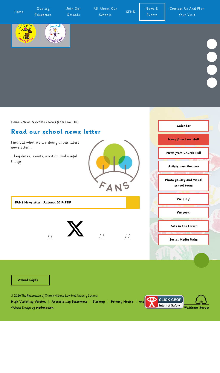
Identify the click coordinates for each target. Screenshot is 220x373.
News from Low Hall (63, 122)
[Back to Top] (201, 260)
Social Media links (184, 240)
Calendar (184, 126)
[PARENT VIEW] (212, 82)
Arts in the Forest (184, 226)
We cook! (184, 213)
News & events (34, 122)
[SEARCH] (212, 44)
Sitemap (99, 302)
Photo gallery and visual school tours (183, 183)
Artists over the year (183, 166)
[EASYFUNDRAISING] (212, 70)
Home (15, 122)
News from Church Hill (183, 153)
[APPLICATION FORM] (212, 57)
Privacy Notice (122, 302)
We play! (183, 199)
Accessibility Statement (69, 302)
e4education (44, 308)
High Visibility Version (28, 302)
